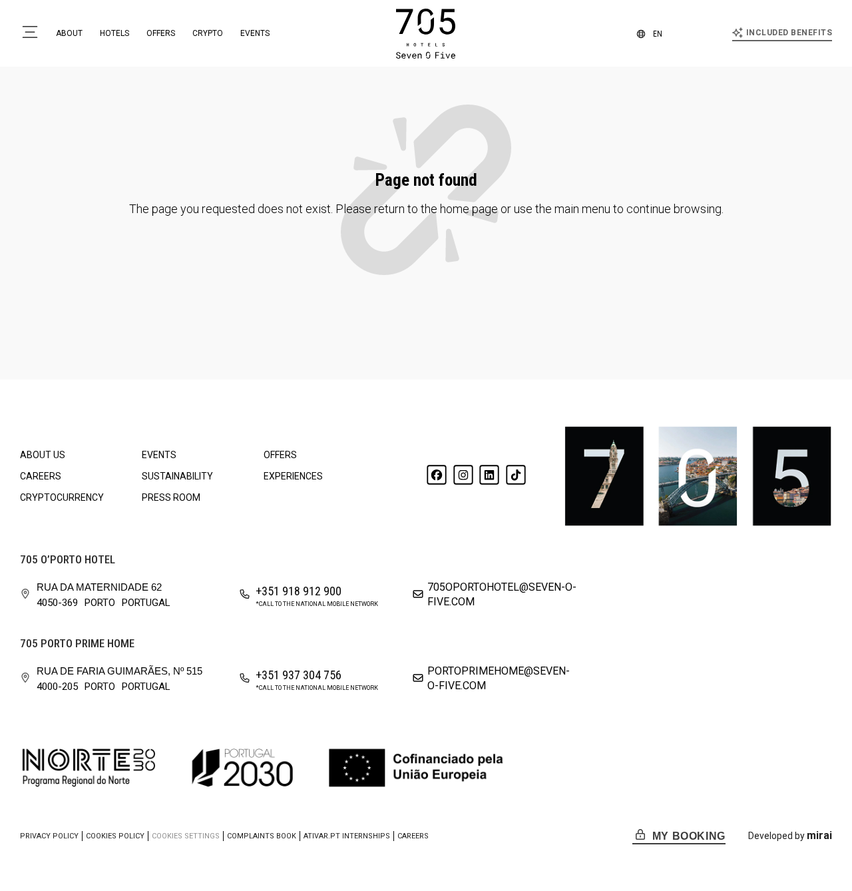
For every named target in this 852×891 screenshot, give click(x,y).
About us (42, 454)
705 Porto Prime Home (77, 643)
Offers (160, 33)
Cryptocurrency (62, 497)
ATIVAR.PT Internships (347, 836)
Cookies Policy (115, 836)
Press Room (171, 497)
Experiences (293, 476)
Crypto (207, 33)
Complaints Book (261, 836)
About (69, 33)
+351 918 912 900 (298, 591)
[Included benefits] (737, 32)
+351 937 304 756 (298, 675)
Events (255, 33)
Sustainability (177, 476)
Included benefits (789, 32)
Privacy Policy (49, 836)
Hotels (114, 33)
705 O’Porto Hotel (67, 559)
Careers (40, 476)
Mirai (819, 835)
